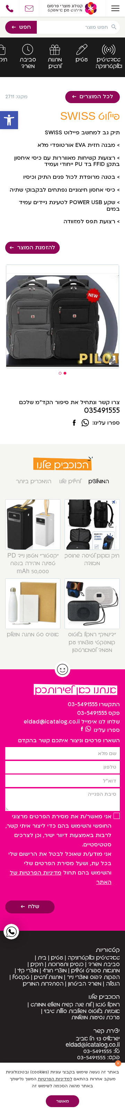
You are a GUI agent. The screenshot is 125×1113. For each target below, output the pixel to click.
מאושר (62, 1101)
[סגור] (118, 1063)
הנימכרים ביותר (33, 481)
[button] (9, 120)
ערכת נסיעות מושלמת (96, 1017)
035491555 (102, 411)
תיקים (37, 964)
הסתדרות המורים (43, 984)
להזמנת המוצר (36, 247)
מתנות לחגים (48, 977)
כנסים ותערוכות (66, 964)
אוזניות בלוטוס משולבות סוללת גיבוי (82, 1011)
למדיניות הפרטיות (55, 1079)
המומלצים (99, 481)
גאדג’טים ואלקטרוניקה (94, 958)
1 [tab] (65, 373)
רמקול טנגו (108, 1005)
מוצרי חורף (55, 970)
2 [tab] (60, 373)
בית (42, 958)
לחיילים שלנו (70, 481)
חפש (25, 27)
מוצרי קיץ (28, 970)
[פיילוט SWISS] (74, 423)
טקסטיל (21, 977)
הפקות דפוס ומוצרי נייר (93, 977)
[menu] (115, 8)
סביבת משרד (104, 964)
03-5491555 (83, 704)
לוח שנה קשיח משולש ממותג (61, 1005)
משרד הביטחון (84, 984)
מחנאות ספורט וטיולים (95, 970)
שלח (33, 906)
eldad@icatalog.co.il (52, 722)
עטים (57, 958)
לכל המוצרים (96, 96)
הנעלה (113, 984)
